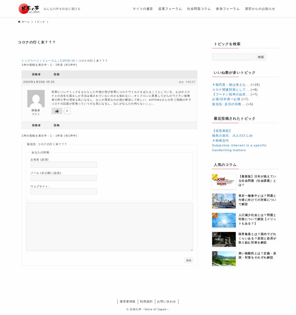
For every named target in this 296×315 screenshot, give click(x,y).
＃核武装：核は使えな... (231, 84)
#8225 (190, 81)
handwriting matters (229, 150)
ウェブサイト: (40, 186)
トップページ (30, 60)
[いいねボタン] (57, 111)
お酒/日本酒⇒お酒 (226, 99)
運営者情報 (128, 301)
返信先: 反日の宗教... (228, 104)
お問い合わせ (166, 301)
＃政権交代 (220, 140)
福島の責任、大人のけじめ (232, 135)
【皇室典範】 (222, 130)
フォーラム (49, 60)
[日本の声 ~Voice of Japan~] (29, 8)
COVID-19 (67, 60)
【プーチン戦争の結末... (231, 94)
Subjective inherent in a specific (239, 145)
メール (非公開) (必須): (46, 173)
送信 (188, 260)
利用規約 (146, 301)
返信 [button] (181, 82)
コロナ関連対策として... (231, 89)
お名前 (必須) (40, 159)
